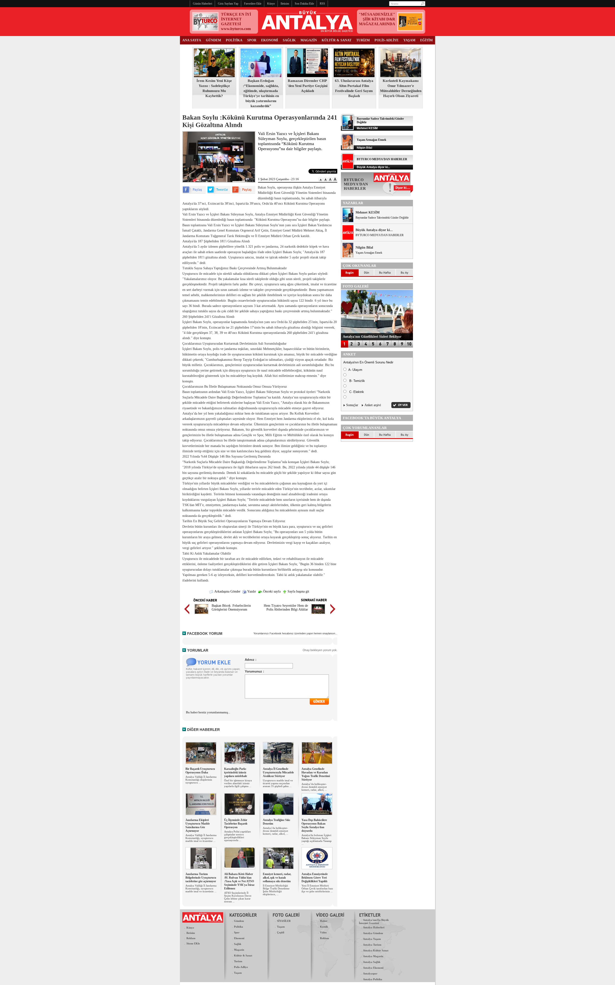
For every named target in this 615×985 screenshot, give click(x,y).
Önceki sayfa (271, 591)
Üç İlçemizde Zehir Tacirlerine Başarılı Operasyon (235, 823)
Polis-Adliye (241, 967)
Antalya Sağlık (371, 962)
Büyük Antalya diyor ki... (374, 230)
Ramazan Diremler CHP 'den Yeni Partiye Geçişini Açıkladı (307, 86)
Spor (237, 932)
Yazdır (251, 591)
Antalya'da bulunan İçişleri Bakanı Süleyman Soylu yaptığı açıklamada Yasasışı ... (316, 839)
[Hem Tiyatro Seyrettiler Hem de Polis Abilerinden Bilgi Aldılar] (318, 615)
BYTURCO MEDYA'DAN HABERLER (382, 159)
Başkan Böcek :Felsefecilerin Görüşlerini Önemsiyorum (231, 607)
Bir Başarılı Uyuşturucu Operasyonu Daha (200, 770)
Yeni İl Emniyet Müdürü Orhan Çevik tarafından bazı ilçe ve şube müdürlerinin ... (317, 888)
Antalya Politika (372, 979)
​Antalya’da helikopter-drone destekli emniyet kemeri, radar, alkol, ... (314, 787)
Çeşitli (280, 932)
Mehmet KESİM (368, 212)
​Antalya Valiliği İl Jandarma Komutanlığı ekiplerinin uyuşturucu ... (200, 779)
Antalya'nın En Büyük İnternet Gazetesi (374, 921)
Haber (323, 920)
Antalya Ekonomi (373, 967)
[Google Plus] (243, 192)
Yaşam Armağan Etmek (371, 139)
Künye (190, 927)
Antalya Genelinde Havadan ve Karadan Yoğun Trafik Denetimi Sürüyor (315, 774)
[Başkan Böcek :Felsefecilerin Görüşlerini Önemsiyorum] (201, 615)
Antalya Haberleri (373, 927)
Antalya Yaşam (372, 938)
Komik (324, 926)
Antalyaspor (370, 973)
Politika (238, 926)
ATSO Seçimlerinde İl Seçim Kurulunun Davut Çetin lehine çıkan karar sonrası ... (237, 897)
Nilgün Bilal (364, 247)
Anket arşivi (372, 405)
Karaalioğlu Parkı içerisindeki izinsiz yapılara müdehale (235, 772)
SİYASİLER (284, 920)
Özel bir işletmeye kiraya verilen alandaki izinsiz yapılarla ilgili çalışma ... (238, 783)
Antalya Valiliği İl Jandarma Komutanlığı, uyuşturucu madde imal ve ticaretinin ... (200, 888)
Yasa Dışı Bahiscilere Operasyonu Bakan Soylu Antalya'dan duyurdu (314, 825)
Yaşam (238, 972)
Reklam (190, 938)
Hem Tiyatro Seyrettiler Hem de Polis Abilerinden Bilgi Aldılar (286, 607)
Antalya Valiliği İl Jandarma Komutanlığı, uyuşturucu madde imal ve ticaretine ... (200, 838)
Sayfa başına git (298, 591)
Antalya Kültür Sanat (375, 950)
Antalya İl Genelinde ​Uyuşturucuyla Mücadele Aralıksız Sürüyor (278, 772)
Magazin (239, 949)
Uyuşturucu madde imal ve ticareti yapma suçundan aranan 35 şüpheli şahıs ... (278, 783)
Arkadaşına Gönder (227, 591)
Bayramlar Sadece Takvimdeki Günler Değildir (382, 217)
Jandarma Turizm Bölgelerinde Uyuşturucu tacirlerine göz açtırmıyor (200, 877)
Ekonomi (239, 938)
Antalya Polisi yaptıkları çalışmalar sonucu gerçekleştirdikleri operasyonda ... (237, 836)
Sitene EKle (193, 943)
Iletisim (190, 932)
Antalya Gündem (373, 933)
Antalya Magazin (373, 956)
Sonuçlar (352, 405)
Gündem (239, 920)
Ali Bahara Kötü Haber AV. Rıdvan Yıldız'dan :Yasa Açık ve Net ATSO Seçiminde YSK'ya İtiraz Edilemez (239, 881)
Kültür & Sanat (243, 955)
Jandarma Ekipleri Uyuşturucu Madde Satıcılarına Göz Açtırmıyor (197, 825)
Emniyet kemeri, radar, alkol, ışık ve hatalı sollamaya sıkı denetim (277, 877)
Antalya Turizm (372, 944)
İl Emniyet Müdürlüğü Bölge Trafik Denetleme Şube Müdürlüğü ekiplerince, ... (276, 890)
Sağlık (237, 943)
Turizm (238, 961)
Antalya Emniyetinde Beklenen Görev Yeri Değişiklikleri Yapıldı (314, 877)
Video (323, 932)
